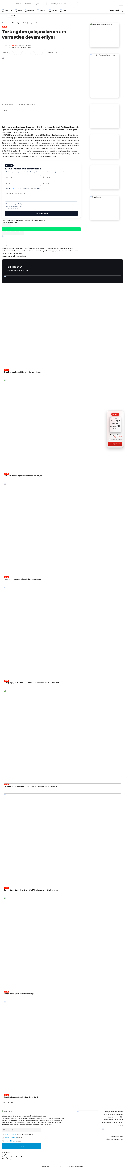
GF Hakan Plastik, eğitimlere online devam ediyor (23, 476)
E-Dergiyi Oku (115, 443)
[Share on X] (15, 53)
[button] (103, 10)
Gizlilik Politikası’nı (10, 1134)
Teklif (17, 188)
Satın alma (36, 188)
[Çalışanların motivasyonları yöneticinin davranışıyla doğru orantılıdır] (62, 737)
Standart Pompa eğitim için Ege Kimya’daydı (21, 1097)
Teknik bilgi (26, 188)
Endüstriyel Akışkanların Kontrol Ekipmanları (23, 220)
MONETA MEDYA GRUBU (76, 1167)
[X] (115, 3)
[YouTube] (117, 3)
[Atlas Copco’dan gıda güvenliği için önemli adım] (62, 529)
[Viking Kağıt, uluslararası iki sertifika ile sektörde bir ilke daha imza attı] (62, 633)
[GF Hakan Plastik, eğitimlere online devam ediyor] (62, 426)
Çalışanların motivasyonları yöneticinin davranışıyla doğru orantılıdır (30, 786)
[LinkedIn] (122, 3)
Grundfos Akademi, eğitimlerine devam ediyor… (22, 372)
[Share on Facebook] (11, 53)
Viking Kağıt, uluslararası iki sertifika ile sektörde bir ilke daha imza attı (31, 683)
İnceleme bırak (21, 256)
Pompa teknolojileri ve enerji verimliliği (18, 994)
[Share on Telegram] (28, 53)
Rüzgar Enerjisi (7, 1159)
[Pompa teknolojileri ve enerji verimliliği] (62, 944)
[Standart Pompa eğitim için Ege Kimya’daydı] (62, 1047)
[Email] (32, 53)
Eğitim (4, 26)
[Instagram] (119, 3)
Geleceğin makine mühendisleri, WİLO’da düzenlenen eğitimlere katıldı (31, 890)
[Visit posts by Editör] (5, 46)
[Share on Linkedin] (24, 53)
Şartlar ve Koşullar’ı (10, 1138)
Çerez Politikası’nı (10, 1141)
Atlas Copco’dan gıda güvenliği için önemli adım (22, 579)
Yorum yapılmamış (23, 45)
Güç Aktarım (6, 1155)
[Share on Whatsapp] (20, 53)
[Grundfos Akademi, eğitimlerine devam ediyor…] (62, 322)
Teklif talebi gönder (41, 213)
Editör (13, 45)
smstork (42, 220)
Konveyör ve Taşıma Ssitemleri (13, 1157)
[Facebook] (113, 3)
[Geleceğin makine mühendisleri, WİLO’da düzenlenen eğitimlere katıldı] (62, 840)
